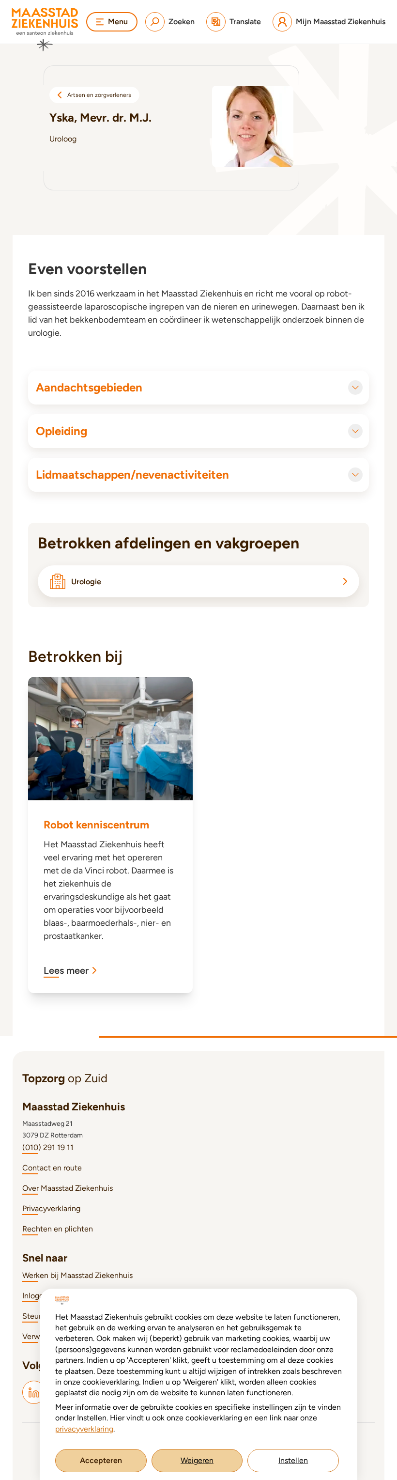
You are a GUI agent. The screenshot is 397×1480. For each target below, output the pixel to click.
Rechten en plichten (57, 1228)
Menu (118, 21)
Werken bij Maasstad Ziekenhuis (77, 1275)
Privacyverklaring (51, 1208)
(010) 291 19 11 (48, 1147)
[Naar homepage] (45, 29)
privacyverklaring (84, 1428)
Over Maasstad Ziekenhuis (67, 1188)
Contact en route (52, 1167)
